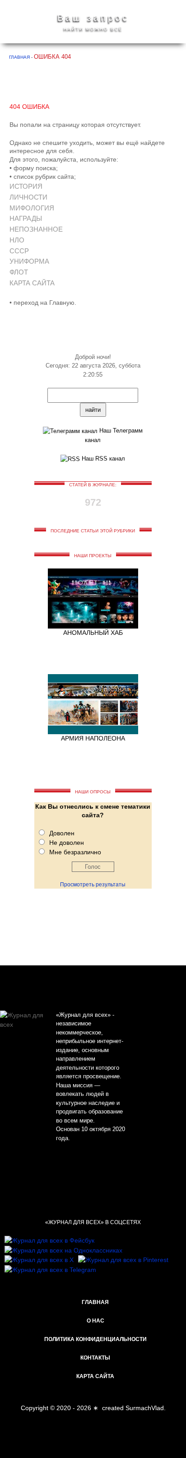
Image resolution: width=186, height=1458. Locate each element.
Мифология (31, 208)
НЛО (16, 240)
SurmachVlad (145, 1407)
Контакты (95, 1358)
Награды (25, 218)
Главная (95, 1302)
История (25, 186)
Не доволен (66, 842)
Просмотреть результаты (93, 884)
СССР (19, 251)
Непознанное (36, 229)
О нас (95, 1321)
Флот (18, 272)
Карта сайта (32, 283)
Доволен (61, 833)
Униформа (29, 261)
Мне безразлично (75, 852)
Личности (28, 197)
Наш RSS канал (102, 458)
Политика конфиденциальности (95, 1339)
